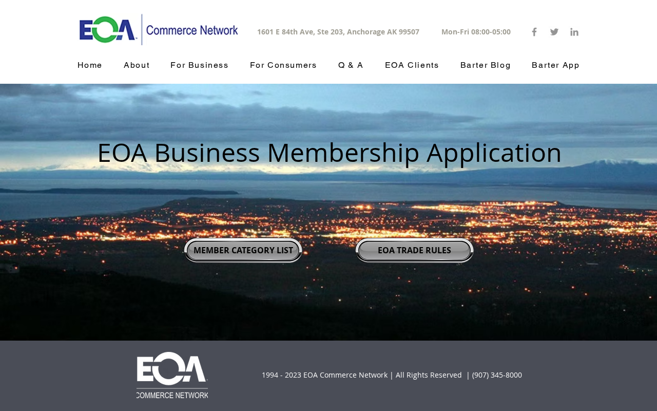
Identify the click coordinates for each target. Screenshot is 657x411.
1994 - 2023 (281, 375)
